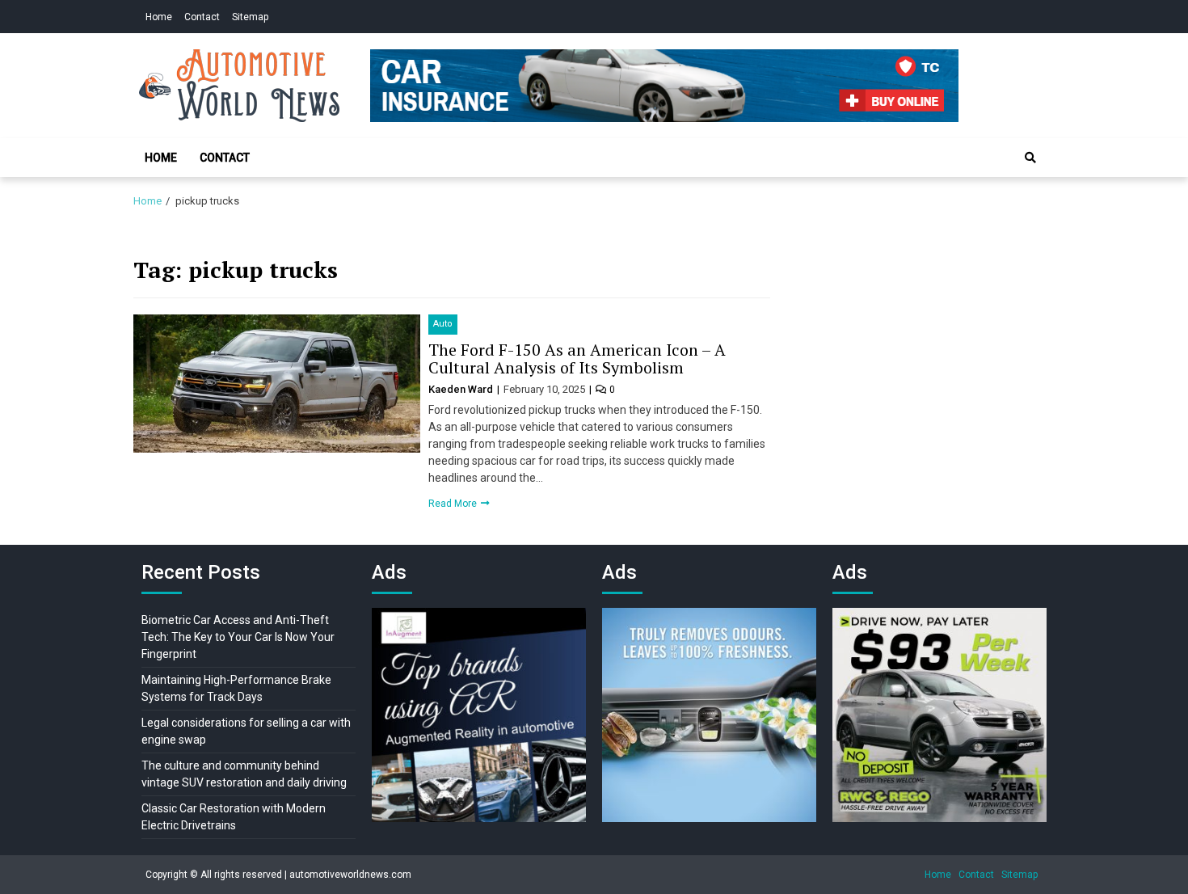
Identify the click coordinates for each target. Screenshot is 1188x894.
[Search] (1030, 157)
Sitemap (250, 17)
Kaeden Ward (461, 389)
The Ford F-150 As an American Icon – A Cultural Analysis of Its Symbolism (577, 358)
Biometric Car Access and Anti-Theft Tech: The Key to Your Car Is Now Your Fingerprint (238, 637)
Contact (202, 17)
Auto (443, 323)
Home (158, 17)
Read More (453, 503)
